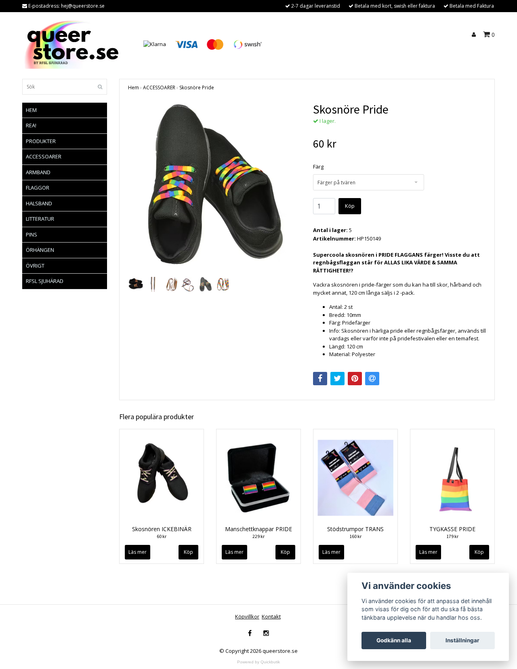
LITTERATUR (40, 218)
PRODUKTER (41, 141)
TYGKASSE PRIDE (452, 529)
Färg (318, 166)
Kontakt (271, 616)
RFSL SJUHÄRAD (44, 281)
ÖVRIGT (35, 265)
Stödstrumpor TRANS (355, 529)
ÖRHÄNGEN (40, 249)
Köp (350, 205)
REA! (31, 125)
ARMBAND (38, 172)
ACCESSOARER (43, 156)
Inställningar (462, 640)
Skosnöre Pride (196, 87)
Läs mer (137, 552)
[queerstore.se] (73, 43)
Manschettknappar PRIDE (258, 529)
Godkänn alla (393, 640)
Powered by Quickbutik (258, 662)
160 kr (355, 536)
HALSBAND (39, 203)
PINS (31, 234)
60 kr (161, 536)
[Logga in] (475, 35)
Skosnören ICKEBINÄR (161, 529)
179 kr (452, 536)
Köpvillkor (247, 616)
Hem (133, 87)
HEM (31, 110)
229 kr (258, 536)
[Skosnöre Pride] (214, 188)
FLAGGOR (37, 187)
